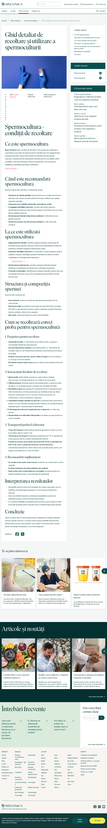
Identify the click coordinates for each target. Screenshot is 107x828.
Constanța (57, 767)
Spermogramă (17, 261)
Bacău (43, 758)
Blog (3, 761)
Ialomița (70, 773)
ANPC (82, 775)
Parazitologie (32, 792)
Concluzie (77, 54)
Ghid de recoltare (30, 21)
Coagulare (18, 772)
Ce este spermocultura (81, 35)
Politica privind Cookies (9, 822)
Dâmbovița (44, 770)
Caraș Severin (72, 764)
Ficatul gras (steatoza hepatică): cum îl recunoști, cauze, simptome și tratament (87, 129)
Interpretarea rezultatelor (82, 51)
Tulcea (43, 787)
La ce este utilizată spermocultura (85, 40)
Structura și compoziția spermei (84, 43)
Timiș (69, 784)
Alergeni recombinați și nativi (19, 757)
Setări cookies (79, 820)
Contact (102, 11)
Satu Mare (71, 781)
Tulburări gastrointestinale (82, 94)
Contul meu (5, 775)
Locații (4, 764)
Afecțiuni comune (80, 114)
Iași (42, 775)
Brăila (43, 761)
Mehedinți (71, 775)
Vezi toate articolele (96, 697)
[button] (99, 73)
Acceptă (97, 820)
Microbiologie (19, 792)
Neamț (56, 778)
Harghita (44, 773)
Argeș (69, 755)
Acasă (4, 21)
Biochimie (18, 767)
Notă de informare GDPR (89, 766)
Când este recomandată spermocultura (87, 37)
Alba (42, 755)
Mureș (43, 778)
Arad (55, 755)
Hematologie (32, 777)
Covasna (70, 767)
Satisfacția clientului (87, 758)
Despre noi (5, 767)
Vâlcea (56, 787)
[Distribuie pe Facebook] (17, 534)
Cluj (42, 767)
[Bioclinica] (12, 4)
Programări (5, 770)
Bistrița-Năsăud (73, 758)
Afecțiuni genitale (79, 136)
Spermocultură (10, 168)
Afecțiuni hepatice (80, 123)
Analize (4, 758)
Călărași (57, 764)
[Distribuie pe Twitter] (22, 534)
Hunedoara (58, 773)
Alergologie (31, 755)
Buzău (43, 764)
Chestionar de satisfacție (89, 755)
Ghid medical (15, 21)
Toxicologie (18, 795)
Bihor (56, 758)
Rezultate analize (7, 773)
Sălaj (56, 781)
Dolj (55, 770)
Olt (68, 778)
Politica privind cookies (88, 769)
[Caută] (101, 718)
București (71, 761)
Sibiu (42, 784)
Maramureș (58, 775)
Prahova (44, 781)
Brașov (56, 761)
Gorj (69, 770)
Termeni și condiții (87, 772)
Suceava (57, 784)
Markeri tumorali (33, 787)
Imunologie (31, 782)
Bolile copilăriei (79, 104)
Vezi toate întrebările (95, 744)
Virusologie (31, 795)
